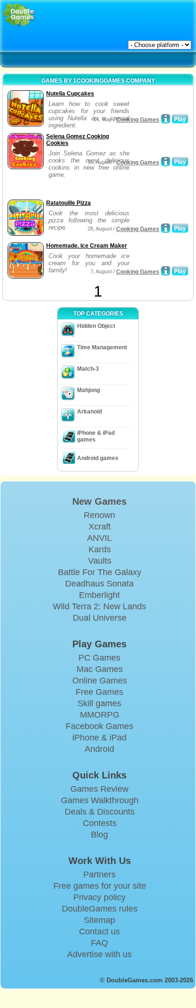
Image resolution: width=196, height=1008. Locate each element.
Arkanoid (89, 411)
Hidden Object (96, 326)
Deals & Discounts (100, 811)
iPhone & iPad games (96, 436)
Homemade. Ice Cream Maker (86, 245)
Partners (99, 874)
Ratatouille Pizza (68, 203)
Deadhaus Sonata (99, 583)
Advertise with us (99, 954)
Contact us (99, 931)
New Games (99, 501)
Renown (99, 515)
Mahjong (88, 390)
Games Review (99, 789)
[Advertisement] (81, 185)
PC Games (99, 657)
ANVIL (99, 538)
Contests (100, 823)
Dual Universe (100, 618)
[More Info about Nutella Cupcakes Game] (165, 119)
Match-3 (88, 368)
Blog (99, 834)
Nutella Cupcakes (70, 93)
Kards (99, 549)
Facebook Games (99, 726)
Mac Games (100, 669)
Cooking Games (137, 119)
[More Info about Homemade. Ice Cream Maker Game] (165, 271)
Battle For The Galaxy (99, 572)
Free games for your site (99, 886)
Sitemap (99, 920)
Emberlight (99, 595)
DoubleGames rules (99, 908)
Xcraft (99, 526)
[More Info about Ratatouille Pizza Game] (165, 228)
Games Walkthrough (99, 800)
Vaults (99, 561)
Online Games (99, 680)
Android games (97, 458)
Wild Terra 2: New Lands (99, 606)
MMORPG (99, 715)
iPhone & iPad (99, 737)
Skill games (99, 703)
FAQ (99, 943)
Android (99, 749)
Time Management (102, 347)
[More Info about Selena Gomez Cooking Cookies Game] (165, 161)
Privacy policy (99, 897)
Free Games (99, 692)
